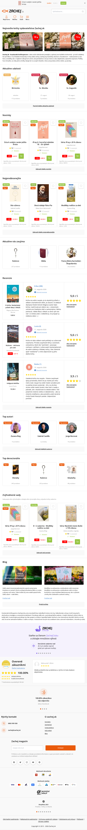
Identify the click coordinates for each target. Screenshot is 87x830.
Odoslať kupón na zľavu (43, 443)
